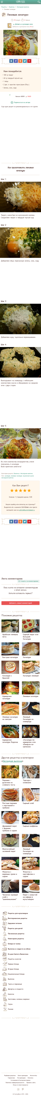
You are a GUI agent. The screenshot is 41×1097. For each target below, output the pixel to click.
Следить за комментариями (29, 581)
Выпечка (16, 473)
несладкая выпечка (7, 478)
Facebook (16, 61)
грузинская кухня (28, 476)
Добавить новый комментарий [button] (20, 603)
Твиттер (25, 61)
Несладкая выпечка (27, 473)
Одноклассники (20, 61)
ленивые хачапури (16, 476)
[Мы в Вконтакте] (18, 1089)
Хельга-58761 (20, 96)
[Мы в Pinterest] (23, 1089)
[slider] (20, 491)
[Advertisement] (20, 133)
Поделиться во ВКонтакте (11, 61)
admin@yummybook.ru (27, 510)
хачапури (7, 476)
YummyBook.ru (20, 1)
